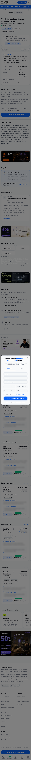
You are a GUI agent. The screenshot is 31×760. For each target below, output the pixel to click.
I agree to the (15, 394)
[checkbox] (4, 394)
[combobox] (9, 386)
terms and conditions (18, 394)
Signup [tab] (9, 368)
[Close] (27, 357)
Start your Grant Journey (14, 398)
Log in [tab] (21, 368)
